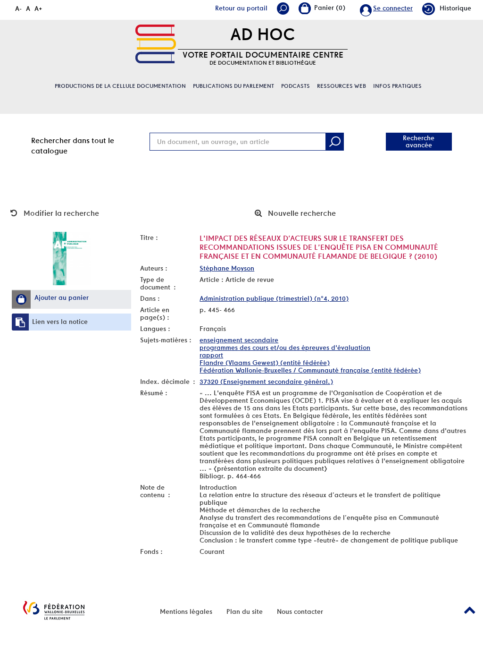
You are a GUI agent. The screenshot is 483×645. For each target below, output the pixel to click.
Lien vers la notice (60, 321)
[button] (21, 299)
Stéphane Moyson (227, 268)
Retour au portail (241, 8)
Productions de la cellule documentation (120, 86)
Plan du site (244, 611)
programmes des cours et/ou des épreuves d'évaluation (285, 347)
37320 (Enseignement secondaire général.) (266, 381)
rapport (211, 355)
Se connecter (393, 8)
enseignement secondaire (239, 340)
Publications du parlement (233, 86)
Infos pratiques (397, 86)
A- (18, 8)
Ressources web (341, 86)
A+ (38, 8)
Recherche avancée (418, 141)
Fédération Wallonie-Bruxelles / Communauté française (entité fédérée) (310, 370)
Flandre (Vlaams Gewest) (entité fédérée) (265, 362)
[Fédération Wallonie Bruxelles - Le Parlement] (53, 610)
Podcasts (295, 86)
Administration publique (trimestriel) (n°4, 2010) (274, 298)
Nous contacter (300, 611)
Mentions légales (186, 611)
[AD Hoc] (155, 44)
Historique (455, 8)
